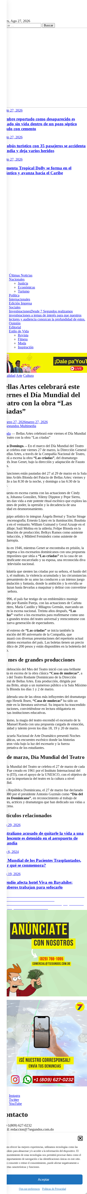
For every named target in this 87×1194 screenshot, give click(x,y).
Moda (22, 343)
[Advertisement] (43, 222)
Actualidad (7, 375)
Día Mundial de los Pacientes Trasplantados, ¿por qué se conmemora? (40, 863)
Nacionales (17, 279)
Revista (23, 335)
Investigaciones (47, 315)
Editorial (15, 327)
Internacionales (19, 299)
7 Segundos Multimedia (19, 426)
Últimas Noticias (20, 275)
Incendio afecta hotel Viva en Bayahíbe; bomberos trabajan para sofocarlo (36, 885)
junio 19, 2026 (10, 874)
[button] (80, 1138)
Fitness (23, 339)
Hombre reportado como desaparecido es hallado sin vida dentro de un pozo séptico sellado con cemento (38, 124)
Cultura (28, 375)
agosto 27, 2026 (11, 110)
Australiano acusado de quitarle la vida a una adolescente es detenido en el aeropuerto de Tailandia (42, 838)
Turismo (23, 291)
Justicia (23, 283)
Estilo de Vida (19, 331)
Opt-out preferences (29, 1188)
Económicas (26, 287)
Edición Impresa (20, 303)
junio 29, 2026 (10, 825)
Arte (19, 375)
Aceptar (43, 1179)
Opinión (15, 323)
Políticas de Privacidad (54, 1188)
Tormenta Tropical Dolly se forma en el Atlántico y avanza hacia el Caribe (35, 170)
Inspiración (25, 347)
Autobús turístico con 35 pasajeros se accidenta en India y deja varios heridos (43, 148)
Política (14, 295)
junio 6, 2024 (9, 852)
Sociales (15, 307)
